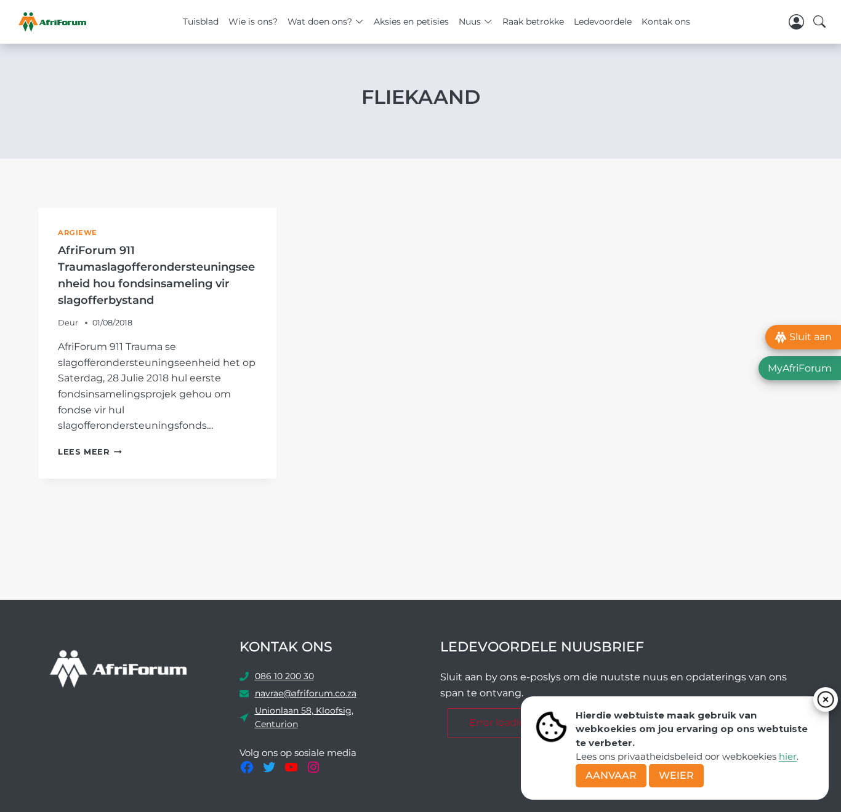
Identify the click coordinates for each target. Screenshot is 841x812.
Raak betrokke (533, 21)
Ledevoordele (603, 21)
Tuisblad (201, 21)
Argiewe (77, 232)
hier (788, 756)
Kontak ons (666, 21)
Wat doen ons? (320, 21)
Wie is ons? (253, 21)
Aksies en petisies (411, 21)
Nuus (470, 21)
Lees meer (90, 451)
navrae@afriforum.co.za (305, 693)
